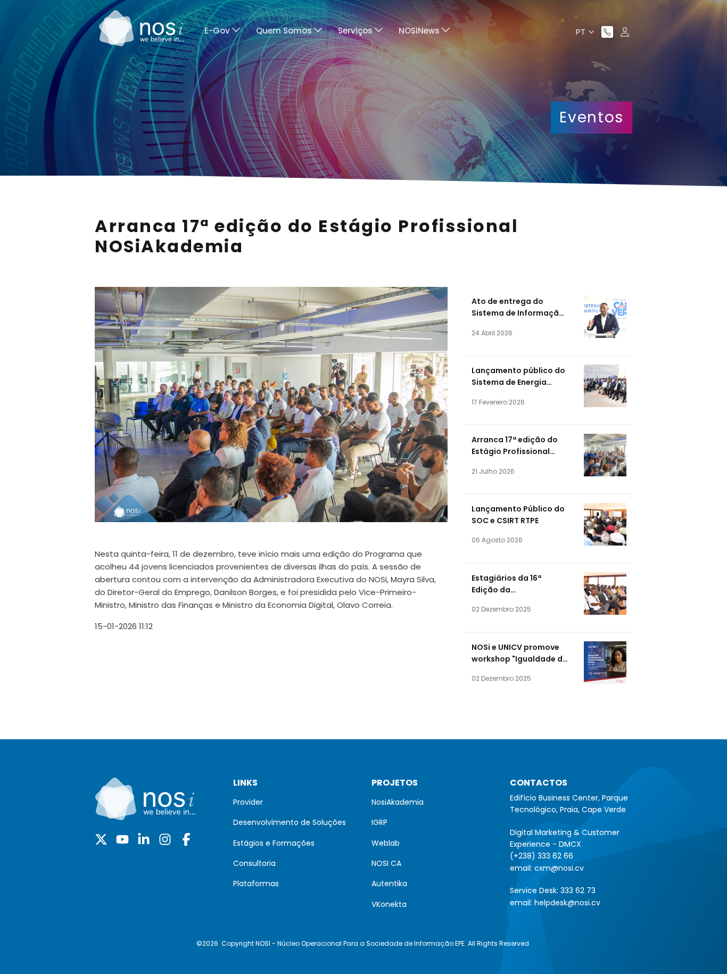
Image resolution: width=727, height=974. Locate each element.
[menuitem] (222, 32)
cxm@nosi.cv (559, 868)
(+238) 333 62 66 (541, 856)
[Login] (624, 32)
